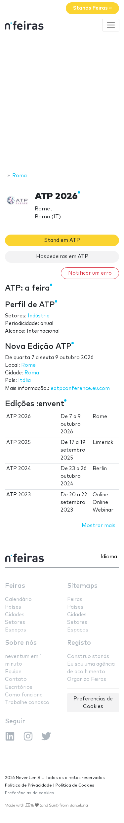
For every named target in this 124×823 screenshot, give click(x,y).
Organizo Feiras (86, 679)
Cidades (14, 614)
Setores (15, 622)
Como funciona (24, 694)
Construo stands (88, 656)
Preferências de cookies (29, 793)
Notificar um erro (90, 273)
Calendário (18, 599)
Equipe (13, 671)
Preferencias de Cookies (93, 702)
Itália (24, 380)
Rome (28, 365)
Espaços (15, 630)
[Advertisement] (62, 103)
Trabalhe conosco (27, 702)
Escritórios (18, 687)
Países (13, 607)
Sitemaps (82, 586)
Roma (31, 372)
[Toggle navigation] (110, 25)
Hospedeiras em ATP (62, 256)
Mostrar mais (98, 525)
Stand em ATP (62, 240)
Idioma (109, 556)
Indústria (39, 315)
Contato (16, 679)
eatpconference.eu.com (80, 388)
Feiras (15, 586)
